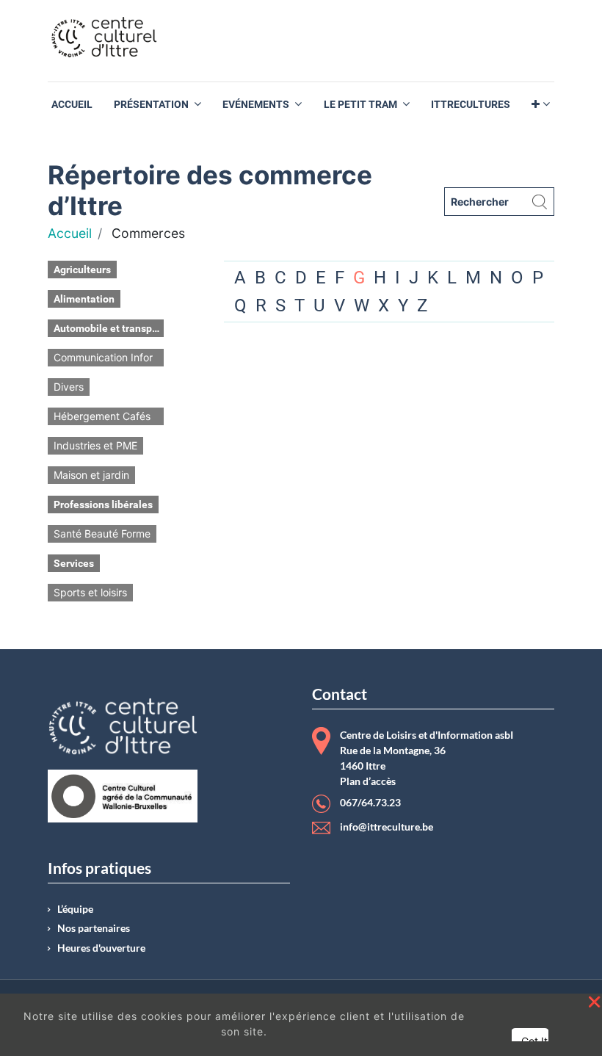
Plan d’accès (368, 781)
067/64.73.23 (370, 803)
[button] (541, 104)
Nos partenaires (93, 928)
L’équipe (75, 909)
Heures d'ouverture (101, 948)
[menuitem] (72, 104)
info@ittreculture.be (386, 827)
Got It (534, 1041)
